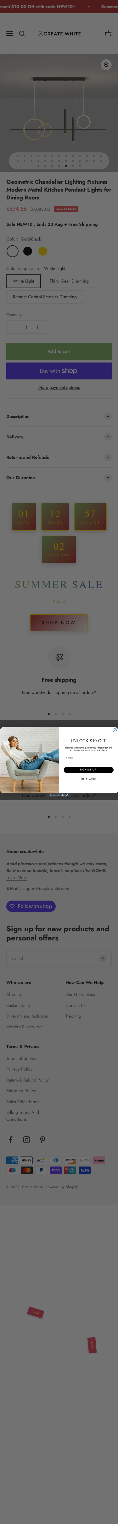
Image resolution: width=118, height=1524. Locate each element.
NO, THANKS (88, 779)
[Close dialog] (115, 730)
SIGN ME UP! (88, 770)
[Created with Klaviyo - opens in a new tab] (59, 795)
